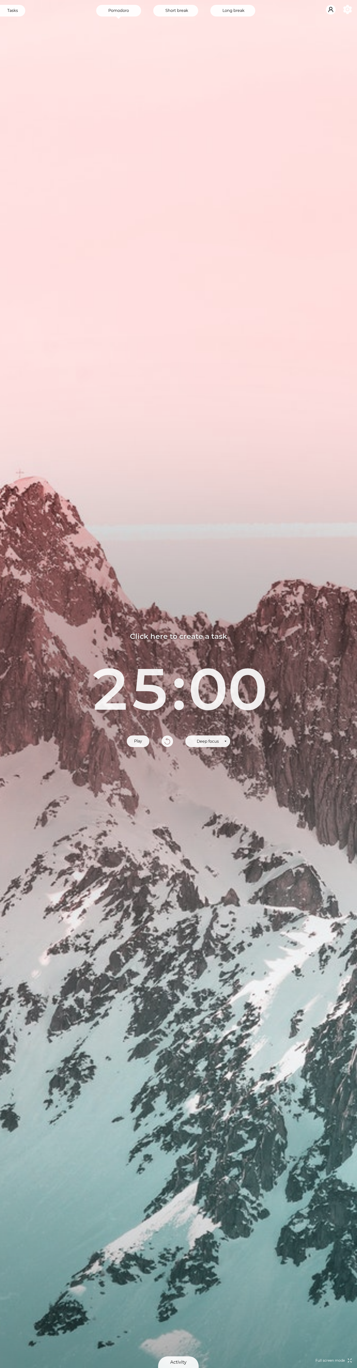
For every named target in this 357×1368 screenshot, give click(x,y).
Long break (233, 10)
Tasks (12, 10)
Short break (176, 10)
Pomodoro (118, 10)
